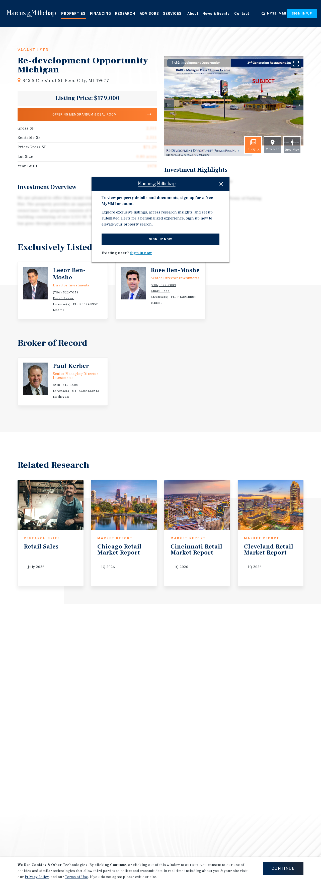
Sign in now (141, 253)
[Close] (221, 184)
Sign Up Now (160, 239)
